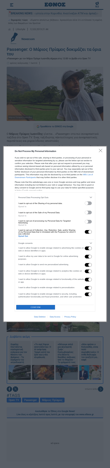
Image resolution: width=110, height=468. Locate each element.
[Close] (101, 151)
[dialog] (55, 234)
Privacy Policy (70, 317)
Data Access (55, 317)
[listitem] (55, 197)
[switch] (88, 203)
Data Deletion (40, 317)
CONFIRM (36, 307)
